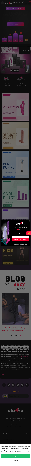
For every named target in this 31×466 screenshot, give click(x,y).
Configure (15, 460)
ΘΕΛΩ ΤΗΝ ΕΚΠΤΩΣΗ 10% (20, 239)
